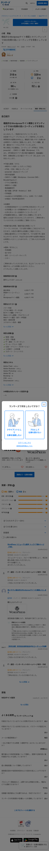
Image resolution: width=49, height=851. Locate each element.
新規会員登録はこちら (24, 446)
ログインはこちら (24, 442)
